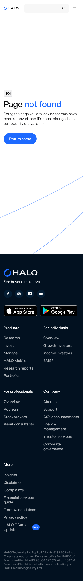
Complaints (14, 490)
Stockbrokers (15, 416)
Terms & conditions (20, 509)
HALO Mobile (15, 360)
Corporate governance (53, 446)
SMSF (48, 360)
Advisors (11, 409)
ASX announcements (61, 416)
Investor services (57, 436)
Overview (51, 338)
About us (50, 401)
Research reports (18, 368)
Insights (10, 475)
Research (12, 338)
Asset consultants (19, 424)
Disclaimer (13, 482)
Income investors (57, 353)
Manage (11, 353)
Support (50, 409)
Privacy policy (15, 517)
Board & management (54, 426)
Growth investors (57, 345)
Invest (9, 345)
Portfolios (12, 375)
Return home (20, 138)
